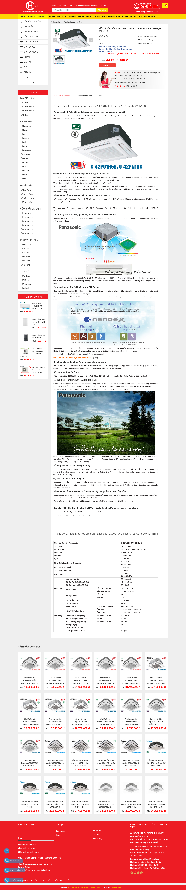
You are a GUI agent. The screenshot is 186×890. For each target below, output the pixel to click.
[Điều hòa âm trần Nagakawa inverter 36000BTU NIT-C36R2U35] (156, 663)
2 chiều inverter (28, 111)
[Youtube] (141, 872)
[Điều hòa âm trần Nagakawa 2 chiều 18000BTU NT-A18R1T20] (29, 663)
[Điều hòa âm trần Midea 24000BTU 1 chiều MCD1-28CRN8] (29, 787)
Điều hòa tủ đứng (76, 16)
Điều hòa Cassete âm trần (73, 22)
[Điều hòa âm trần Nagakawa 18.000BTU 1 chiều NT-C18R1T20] (105, 705)
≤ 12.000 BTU (28, 217)
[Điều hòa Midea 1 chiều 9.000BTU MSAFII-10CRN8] (25, 306)
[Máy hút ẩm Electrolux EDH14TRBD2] (25, 338)
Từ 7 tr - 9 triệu (28, 194)
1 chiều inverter (28, 107)
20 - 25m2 (26, 252)
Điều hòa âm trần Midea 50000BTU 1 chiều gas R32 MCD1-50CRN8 (80, 804)
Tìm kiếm (102, 10)
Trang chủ (56, 22)
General (25, 158)
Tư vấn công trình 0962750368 (147, 12)
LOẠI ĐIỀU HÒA (27, 98)
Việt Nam (26, 276)
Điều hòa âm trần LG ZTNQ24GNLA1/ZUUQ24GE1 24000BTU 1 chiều (131, 804)
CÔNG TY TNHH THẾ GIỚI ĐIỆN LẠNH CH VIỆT (52, 881)
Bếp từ (26, 77)
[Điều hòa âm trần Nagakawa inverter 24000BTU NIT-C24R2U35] (55, 705)
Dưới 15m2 (27, 244)
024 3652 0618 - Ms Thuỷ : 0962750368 (83, 887)
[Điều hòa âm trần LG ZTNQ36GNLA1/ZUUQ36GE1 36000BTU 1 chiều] (105, 787)
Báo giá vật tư (150, 16)
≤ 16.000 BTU (28, 221)
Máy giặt (133, 16)
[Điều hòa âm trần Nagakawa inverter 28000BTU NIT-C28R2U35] (80, 705)
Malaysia (26, 288)
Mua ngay (108, 65)
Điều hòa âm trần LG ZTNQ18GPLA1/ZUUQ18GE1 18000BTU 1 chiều (156, 804)
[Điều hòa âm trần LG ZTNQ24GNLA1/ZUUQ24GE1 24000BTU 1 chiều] (131, 787)
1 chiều (25, 102)
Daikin (25, 130)
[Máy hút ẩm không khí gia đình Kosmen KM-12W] (25, 322)
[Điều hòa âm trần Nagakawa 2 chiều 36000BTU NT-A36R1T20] (105, 663)
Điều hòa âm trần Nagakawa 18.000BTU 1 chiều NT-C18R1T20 (105, 722)
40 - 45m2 (26, 265)
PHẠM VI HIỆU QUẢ (29, 240)
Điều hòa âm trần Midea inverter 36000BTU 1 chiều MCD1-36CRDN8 (106, 763)
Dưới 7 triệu (27, 190)
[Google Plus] (138, 872)
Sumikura (26, 154)
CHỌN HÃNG (26, 121)
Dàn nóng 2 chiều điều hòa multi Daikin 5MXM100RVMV (39, 369)
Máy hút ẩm (28, 26)
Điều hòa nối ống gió (111, 16)
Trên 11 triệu (27, 202)
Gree (24, 178)
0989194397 (116, 887)
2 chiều (25, 115)
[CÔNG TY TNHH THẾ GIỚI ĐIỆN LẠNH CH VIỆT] (33, 7)
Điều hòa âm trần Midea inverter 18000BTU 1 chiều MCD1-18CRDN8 (55, 763)
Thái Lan (26, 280)
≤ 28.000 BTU (28, 233)
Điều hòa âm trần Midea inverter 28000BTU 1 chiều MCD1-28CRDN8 (80, 763)
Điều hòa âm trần (93, 16)
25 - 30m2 (26, 256)
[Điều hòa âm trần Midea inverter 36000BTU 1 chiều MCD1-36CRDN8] (105, 746)
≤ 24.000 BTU (28, 229)
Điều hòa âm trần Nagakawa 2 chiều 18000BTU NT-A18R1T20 (29, 680)
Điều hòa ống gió (30, 52)
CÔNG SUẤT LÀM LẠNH (30, 208)
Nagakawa (27, 150)
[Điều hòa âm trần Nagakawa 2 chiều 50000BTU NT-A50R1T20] (131, 663)
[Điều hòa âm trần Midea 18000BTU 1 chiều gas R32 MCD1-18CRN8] (156, 746)
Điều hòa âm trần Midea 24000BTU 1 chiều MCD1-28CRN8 (29, 804)
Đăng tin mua (60, 831)
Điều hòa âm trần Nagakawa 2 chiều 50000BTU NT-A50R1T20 (131, 680)
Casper (25, 162)
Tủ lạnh (124, 16)
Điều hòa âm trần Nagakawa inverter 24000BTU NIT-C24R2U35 (55, 722)
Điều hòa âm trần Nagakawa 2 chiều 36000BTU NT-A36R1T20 (105, 680)
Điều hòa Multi (29, 46)
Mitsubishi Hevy (28, 138)
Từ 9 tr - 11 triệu (28, 198)
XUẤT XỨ (24, 271)
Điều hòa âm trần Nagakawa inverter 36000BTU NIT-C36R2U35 (156, 680)
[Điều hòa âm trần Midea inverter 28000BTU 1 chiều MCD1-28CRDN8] (80, 746)
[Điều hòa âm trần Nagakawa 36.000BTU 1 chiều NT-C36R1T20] (29, 746)
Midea (25, 142)
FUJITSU (26, 170)
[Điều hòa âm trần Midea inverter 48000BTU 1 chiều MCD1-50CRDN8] (131, 746)
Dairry (25, 166)
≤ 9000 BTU (27, 213)
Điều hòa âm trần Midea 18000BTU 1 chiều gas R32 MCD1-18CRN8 (156, 763)
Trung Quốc (27, 284)
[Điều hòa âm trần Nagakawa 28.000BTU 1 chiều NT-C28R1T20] (156, 705)
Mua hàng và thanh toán (27, 844)
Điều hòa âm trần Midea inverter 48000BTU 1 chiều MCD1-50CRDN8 (131, 763)
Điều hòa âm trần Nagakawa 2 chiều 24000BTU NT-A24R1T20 (55, 680)
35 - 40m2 (26, 261)
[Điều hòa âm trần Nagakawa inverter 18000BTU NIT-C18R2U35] (29, 705)
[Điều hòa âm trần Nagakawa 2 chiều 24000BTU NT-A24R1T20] (55, 663)
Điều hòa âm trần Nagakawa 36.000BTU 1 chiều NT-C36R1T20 (29, 763)
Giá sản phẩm (26, 185)
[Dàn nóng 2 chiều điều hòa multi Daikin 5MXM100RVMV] (25, 369)
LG (24, 134)
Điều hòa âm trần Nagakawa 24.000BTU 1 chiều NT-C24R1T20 (130, 722)
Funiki (25, 146)
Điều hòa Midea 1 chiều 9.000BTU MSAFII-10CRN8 (37, 306)
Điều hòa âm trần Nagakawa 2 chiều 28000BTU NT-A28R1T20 (80, 680)
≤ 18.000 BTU (28, 225)
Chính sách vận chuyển (26, 848)
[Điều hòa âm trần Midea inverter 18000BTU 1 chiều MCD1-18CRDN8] (55, 746)
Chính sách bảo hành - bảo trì (28, 852)
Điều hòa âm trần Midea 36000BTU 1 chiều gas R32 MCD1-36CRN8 (55, 804)
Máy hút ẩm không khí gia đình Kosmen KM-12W (39, 322)
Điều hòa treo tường (58, 16)
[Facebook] (131, 872)
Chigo (25, 174)
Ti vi (140, 16)
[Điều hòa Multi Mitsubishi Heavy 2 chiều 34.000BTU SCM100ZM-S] (25, 351)
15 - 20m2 (26, 248)
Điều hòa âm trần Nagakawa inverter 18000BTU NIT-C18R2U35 (30, 722)
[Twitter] (135, 872)
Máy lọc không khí (31, 31)
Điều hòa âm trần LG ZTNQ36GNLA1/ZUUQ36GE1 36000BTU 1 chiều (106, 804)
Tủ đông (27, 72)
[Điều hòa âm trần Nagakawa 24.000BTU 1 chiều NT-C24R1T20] (131, 705)
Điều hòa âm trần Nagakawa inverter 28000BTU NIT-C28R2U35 (80, 722)
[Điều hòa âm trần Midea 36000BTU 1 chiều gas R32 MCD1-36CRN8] (55, 787)
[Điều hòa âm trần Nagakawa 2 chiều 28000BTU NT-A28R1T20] (80, 663)
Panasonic (27, 126)
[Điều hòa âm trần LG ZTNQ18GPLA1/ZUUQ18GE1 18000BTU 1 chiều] (156, 787)
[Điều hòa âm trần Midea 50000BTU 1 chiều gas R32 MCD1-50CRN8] (80, 787)
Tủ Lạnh (26, 57)
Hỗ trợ (58, 835)
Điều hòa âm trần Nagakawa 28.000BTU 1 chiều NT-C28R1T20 (156, 722)
